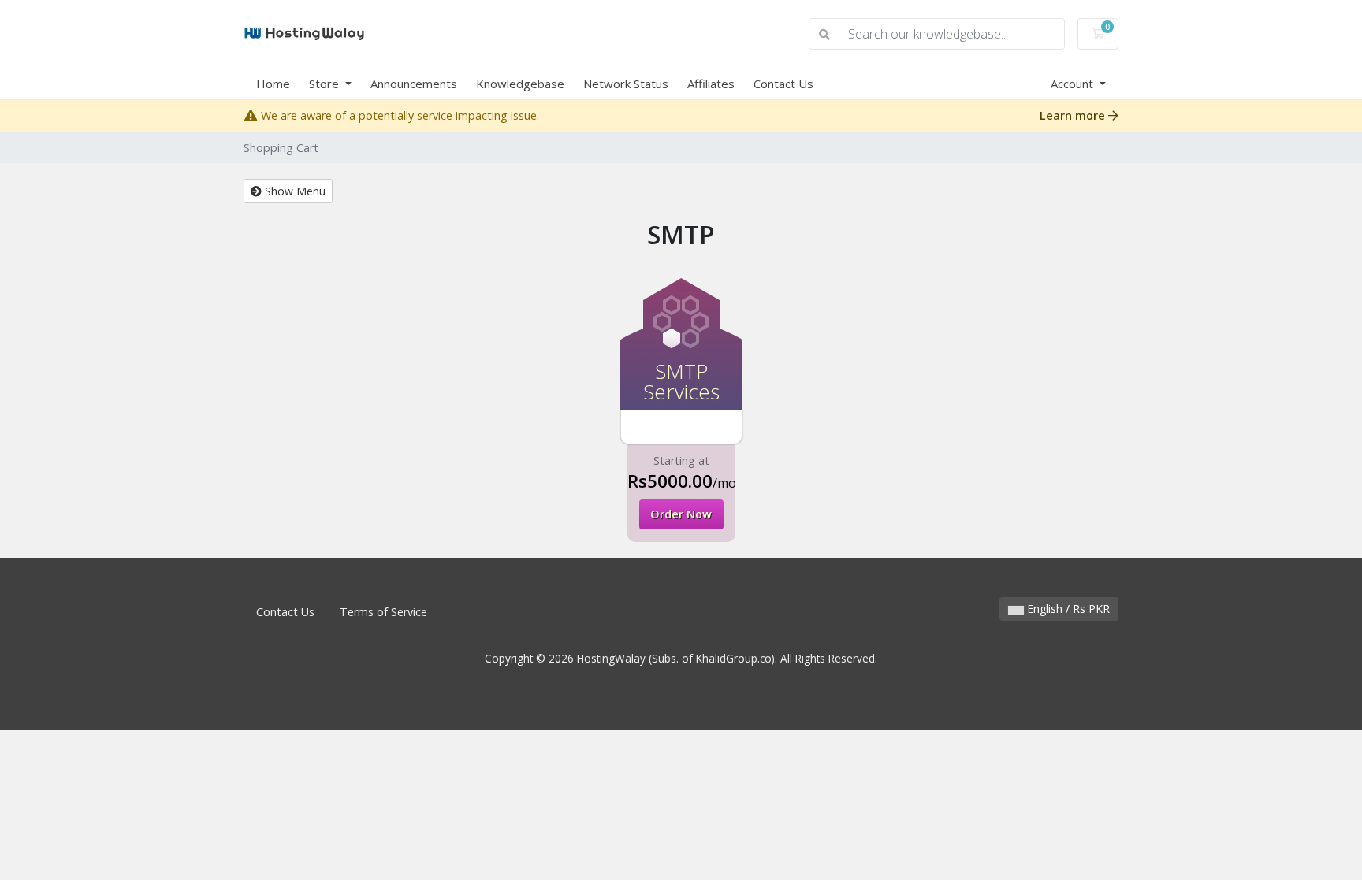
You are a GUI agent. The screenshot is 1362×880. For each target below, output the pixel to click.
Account (1073, 83)
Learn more (1074, 115)
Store (325, 83)
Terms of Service (383, 611)
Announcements (413, 83)
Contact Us (783, 83)
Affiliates (711, 83)
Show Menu (294, 191)
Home (273, 83)
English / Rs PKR (1067, 608)
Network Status (625, 83)
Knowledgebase (520, 83)
